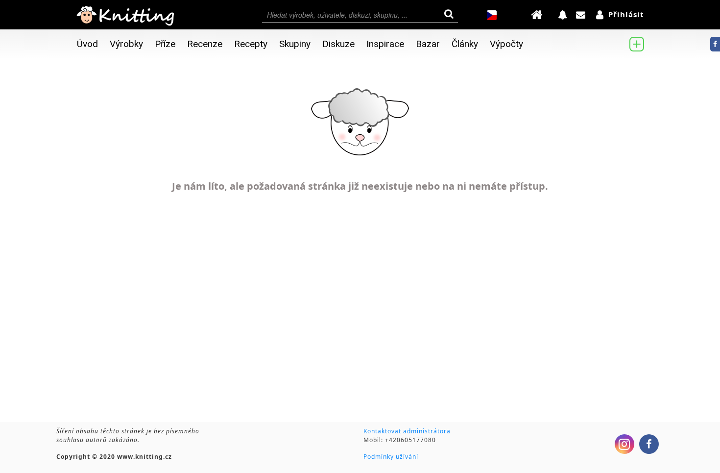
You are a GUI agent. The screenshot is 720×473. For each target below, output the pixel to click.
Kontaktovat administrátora (407, 431)
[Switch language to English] (492, 15)
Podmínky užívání (390, 456)
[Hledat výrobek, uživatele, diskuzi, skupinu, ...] (360, 15)
